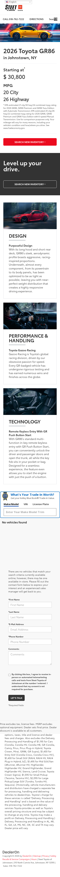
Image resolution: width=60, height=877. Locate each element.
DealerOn (27, 855)
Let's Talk (16, 698)
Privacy (45, 855)
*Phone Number (16, 636)
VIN (26, 504)
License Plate (41, 504)
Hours (34, 859)
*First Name (14, 599)
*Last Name (13, 611)
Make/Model (11, 504)
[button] (13, 19)
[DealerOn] (11, 851)
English (12, 2)
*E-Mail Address (16, 624)
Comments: (14, 648)
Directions (37, 19)
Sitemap (37, 855)
